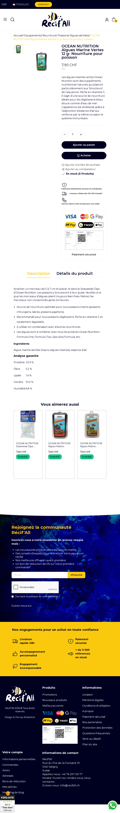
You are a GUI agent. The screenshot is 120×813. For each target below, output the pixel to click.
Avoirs (6, 770)
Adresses (7, 775)
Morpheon (29, 717)
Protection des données (97, 727)
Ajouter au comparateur (80, 169)
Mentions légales (92, 700)
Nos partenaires (92, 722)
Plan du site (89, 744)
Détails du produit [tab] (75, 273)
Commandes (10, 764)
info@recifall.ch (70, 785)
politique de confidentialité (43, 596)
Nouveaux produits (54, 700)
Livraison (87, 694)
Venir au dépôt (91, 738)
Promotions (49, 694)
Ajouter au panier (84, 144)
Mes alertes (9, 786)
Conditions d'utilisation (96, 705)
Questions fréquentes (96, 733)
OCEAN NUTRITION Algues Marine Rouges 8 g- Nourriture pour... (59, 445)
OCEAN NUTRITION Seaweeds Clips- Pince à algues (27, 445)
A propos (87, 711)
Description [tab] (38, 273)
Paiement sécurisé (93, 716)
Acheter (85, 155)
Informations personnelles (18, 759)
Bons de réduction (14, 781)
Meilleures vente (52, 705)
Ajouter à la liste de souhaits (82, 164)
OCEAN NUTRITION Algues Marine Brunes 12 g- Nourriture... (91, 445)
